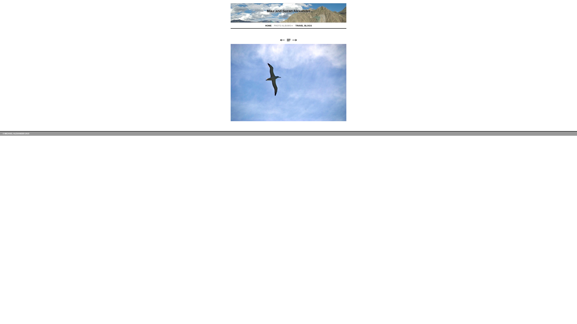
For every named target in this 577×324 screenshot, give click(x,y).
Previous (282, 40)
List (288, 40)
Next (294, 40)
